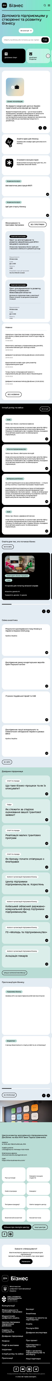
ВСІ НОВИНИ (13, 394)
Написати (26, 1261)
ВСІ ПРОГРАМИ (37, 224)
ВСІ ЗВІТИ (7, 762)
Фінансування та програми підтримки (12, 1311)
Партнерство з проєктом (33, 1345)
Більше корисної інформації (14, 973)
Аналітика (31, 1313)
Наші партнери (33, 1359)
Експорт (30, 1309)
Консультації (8, 1306)
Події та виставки (10, 1345)
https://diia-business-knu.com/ (13, 1160)
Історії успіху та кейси (12, 1354)
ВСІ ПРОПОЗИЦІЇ (9, 1095)
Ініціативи (7, 1349)
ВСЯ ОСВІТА (8, 547)
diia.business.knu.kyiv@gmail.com (14, 1155)
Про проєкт (31, 1340)
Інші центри (40, 1227)
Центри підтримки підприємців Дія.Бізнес (11, 1324)
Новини (5, 1341)
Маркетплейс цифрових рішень (10, 1317)
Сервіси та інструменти (8, 1331)
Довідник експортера (36, 1332)
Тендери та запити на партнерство (36, 1319)
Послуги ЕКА (32, 1328)
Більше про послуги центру (16, 1227)
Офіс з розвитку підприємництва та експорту (35, 1352)
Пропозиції (7, 1358)
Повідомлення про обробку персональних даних (26, 1374)
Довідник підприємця (12, 1336)
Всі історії (45, 409)
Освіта (29, 1324)
